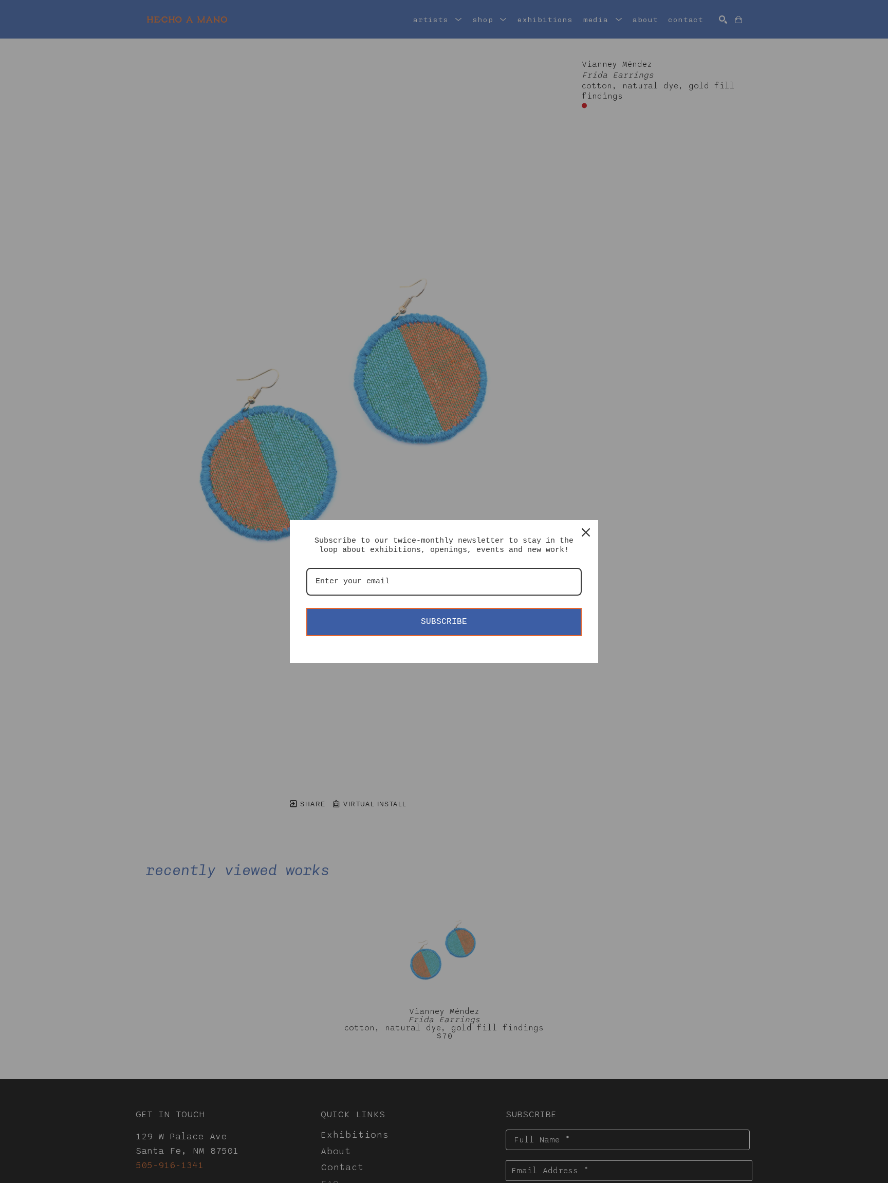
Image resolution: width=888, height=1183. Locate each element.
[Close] (586, 532)
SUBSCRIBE (444, 621)
